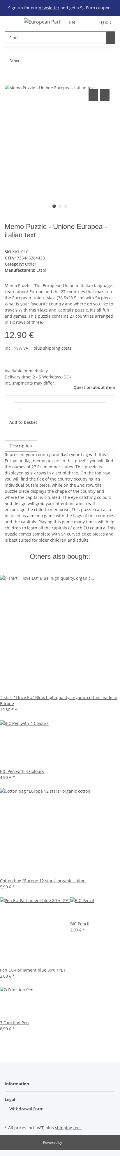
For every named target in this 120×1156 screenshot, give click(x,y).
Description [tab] (21, 446)
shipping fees (68, 1127)
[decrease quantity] (9, 409)
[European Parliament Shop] (42, 21)
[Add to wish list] (105, 95)
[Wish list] (91, 22)
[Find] (110, 37)
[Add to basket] (9, 81)
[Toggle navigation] (12, 22)
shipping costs (57, 348)
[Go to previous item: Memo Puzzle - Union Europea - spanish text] (34, 62)
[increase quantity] (110, 409)
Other (30, 264)
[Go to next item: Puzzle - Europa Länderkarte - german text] (24, 62)
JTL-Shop (70, 1142)
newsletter (49, 7)
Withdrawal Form (26, 1108)
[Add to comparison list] (93, 95)
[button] (85, 22)
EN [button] (72, 22)
